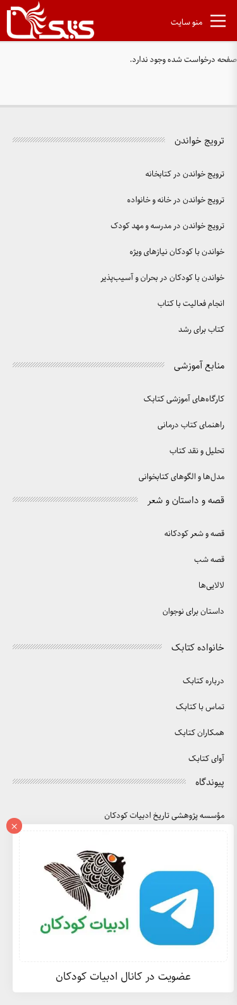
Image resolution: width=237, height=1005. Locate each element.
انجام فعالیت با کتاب (190, 303)
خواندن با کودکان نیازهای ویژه (177, 252)
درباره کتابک (203, 681)
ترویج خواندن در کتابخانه (184, 174)
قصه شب (209, 559)
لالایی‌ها (211, 585)
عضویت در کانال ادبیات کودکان (123, 976)
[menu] (218, 23)
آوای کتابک (206, 759)
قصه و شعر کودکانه (194, 534)
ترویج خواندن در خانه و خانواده (175, 200)
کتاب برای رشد (201, 329)
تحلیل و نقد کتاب (196, 451)
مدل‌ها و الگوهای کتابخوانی (181, 477)
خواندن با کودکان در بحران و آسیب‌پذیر (162, 278)
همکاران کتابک (199, 733)
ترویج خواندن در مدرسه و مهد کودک (167, 226)
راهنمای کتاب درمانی (190, 425)
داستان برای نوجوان (193, 611)
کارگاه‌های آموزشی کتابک (183, 399)
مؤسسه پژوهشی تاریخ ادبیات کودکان (164, 815)
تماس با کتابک (200, 707)
